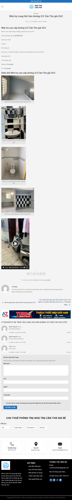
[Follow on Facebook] (50, 480)
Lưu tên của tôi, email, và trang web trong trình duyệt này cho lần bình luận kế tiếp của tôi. (33, 403)
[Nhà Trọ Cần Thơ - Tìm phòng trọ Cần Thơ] (36, 6)
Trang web (7, 395)
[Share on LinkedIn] (43, 273)
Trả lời (69, 332)
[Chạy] (3, 267)
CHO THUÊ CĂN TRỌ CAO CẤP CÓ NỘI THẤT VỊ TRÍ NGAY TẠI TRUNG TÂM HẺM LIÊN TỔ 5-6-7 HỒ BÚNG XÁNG (54, 302)
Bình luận (7, 363)
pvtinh (45, 21)
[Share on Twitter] (34, 273)
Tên (5, 379)
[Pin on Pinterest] (40, 273)
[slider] (14, 267)
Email (6, 387)
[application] (15, 243)
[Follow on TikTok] (57, 480)
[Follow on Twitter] (60, 480)
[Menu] (2, 6)
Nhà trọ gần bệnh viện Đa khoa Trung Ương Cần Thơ (19, 302)
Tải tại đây (10, 64)
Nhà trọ (36, 13)
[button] (15, 243)
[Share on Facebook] (31, 273)
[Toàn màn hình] (27, 267)
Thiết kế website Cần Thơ (51, 497)
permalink (47, 280)
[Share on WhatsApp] (28, 273)
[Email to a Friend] (37, 273)
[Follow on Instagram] (54, 480)
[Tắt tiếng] (24, 267)
